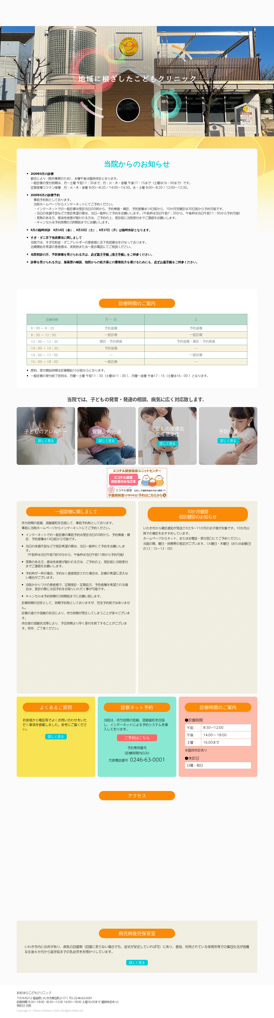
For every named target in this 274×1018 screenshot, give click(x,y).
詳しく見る (46, 440)
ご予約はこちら (137, 738)
